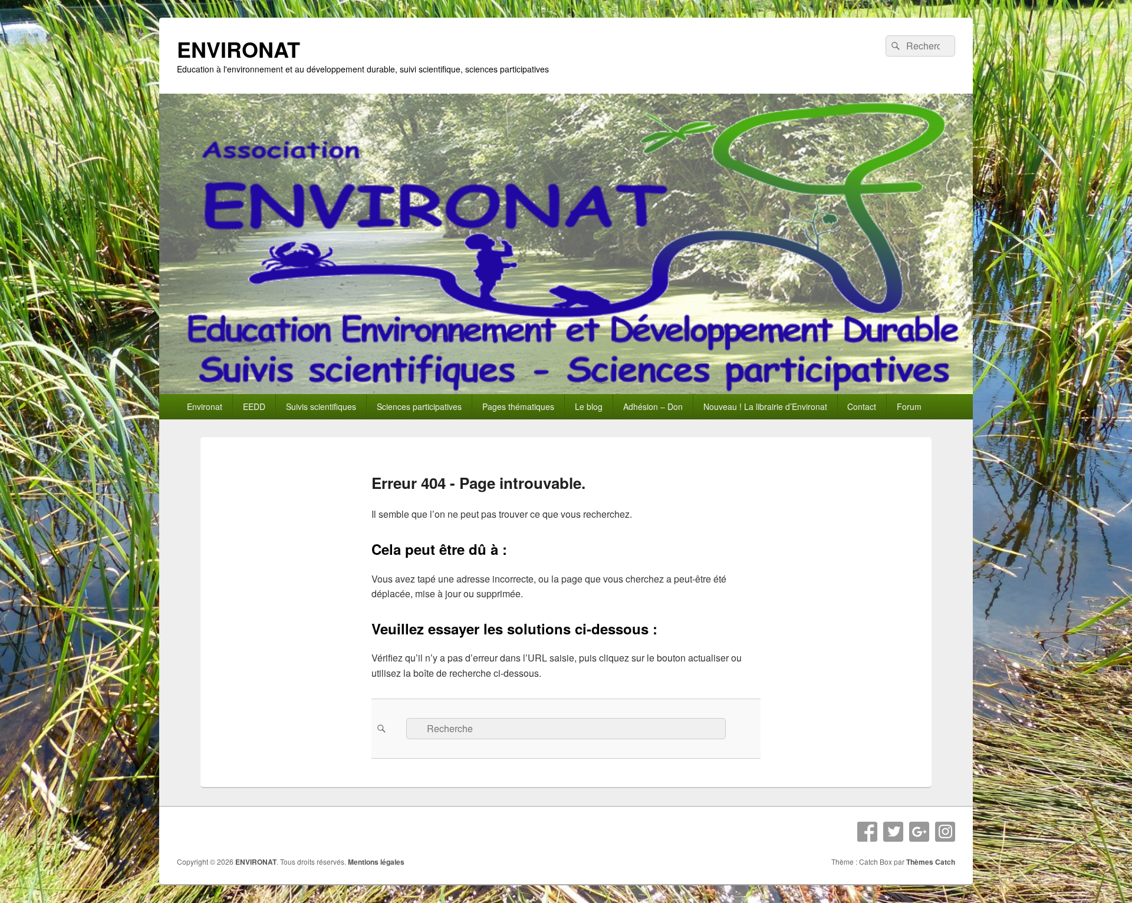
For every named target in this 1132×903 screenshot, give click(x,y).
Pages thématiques (518, 406)
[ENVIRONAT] (566, 390)
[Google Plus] (919, 832)
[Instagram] (945, 832)
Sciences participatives (419, 406)
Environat (204, 406)
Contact (861, 406)
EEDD (254, 406)
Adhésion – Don (653, 406)
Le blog (589, 406)
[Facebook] (867, 832)
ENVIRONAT (238, 49)
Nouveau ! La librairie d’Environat (765, 406)
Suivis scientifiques (321, 406)
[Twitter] (893, 832)
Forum (909, 406)
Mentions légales (376, 861)
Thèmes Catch (930, 861)
